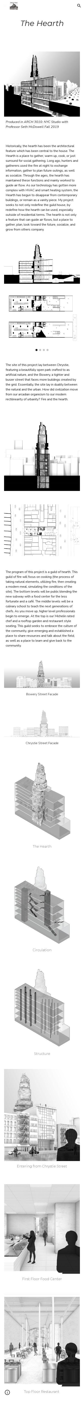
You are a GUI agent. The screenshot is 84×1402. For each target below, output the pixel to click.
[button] (5, 5)
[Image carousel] (42, 322)
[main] (42, 23)
